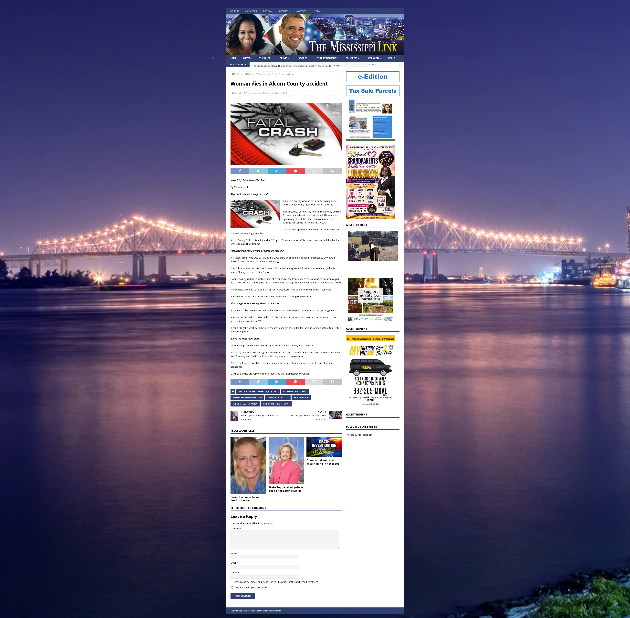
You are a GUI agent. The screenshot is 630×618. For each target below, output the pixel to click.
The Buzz (264, 58)
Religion (373, 58)
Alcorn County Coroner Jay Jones (258, 391)
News (246, 58)
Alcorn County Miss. (295, 391)
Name (234, 553)
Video (317, 11)
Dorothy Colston (278, 397)
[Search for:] (383, 64)
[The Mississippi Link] (315, 52)
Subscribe (283, 11)
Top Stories (275, 92)
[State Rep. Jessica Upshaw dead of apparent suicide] (286, 460)
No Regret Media (273, 610)
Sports (302, 58)
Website (235, 572)
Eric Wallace (301, 397)
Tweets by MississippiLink (359, 434)
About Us (234, 11)
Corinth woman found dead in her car (245, 498)
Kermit (237, 92)
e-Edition (267, 11)
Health (392, 58)
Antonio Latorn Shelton (247, 397)
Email (234, 562)
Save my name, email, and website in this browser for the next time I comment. (276, 581)
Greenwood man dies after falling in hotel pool (323, 461)
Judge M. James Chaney (245, 403)
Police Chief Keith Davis (276, 403)
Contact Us (251, 11)
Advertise (301, 11)
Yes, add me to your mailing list (251, 587)
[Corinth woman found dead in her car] (248, 465)
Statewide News (261, 92)
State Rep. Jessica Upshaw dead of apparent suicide (286, 488)
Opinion (284, 58)
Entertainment (326, 58)
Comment (236, 528)
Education (352, 58)
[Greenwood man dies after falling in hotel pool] (324, 447)
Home (233, 58)
